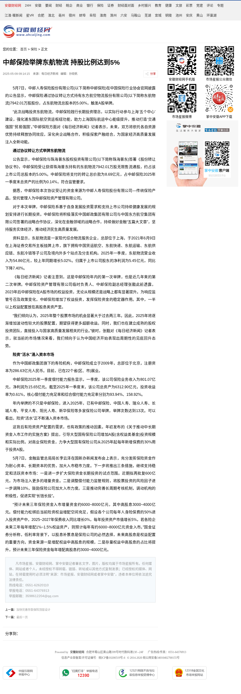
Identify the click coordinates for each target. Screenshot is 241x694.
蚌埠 (82, 15)
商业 (79, 5)
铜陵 (168, 15)
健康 (168, 5)
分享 (153, 73)
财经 (59, 5)
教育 (158, 5)
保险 (100, 5)
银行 (90, 5)
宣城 (158, 15)
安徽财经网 (13, 5)
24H (28, 5)
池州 (179, 15)
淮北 (51, 15)
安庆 (189, 15)
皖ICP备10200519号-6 (112, 657)
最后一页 (22, 617)
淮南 (103, 15)
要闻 (48, 5)
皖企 (69, 5)
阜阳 (92, 15)
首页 (23, 49)
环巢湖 (212, 15)
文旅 (179, 5)
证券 (110, 5)
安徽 (38, 5)
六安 (123, 15)
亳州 (61, 15)
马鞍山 (136, 15)
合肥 (41, 15)
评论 (210, 5)
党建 (199, 5)
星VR (30, 15)
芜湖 (148, 15)
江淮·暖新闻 (13, 15)
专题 (220, 5)
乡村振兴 (144, 5)
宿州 (72, 15)
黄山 (199, 15)
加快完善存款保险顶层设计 (33, 609)
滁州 (113, 15)
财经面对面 (126, 5)
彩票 (189, 5)
